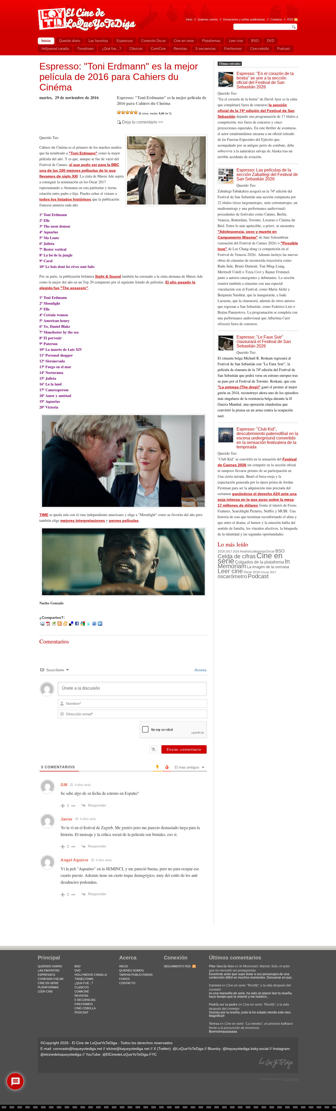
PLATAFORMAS (48, 987)
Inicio (189, 19)
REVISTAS (81, 995)
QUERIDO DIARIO (50, 966)
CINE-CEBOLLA (85, 1008)
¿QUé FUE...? (84, 983)
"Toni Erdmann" (83, 153)
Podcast (258, 576)
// (284, 19)
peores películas (124, 520)
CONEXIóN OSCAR (51, 978)
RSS (290, 19)
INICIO (123, 966)
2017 (229, 551)
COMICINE (82, 991)
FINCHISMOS (84, 1004)
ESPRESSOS (46, 974)
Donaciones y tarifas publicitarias (244, 19)
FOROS (124, 978)
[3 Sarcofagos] (127, 112)
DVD (78, 970)
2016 (221, 551)
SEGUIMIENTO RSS (177, 966)
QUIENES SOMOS (131, 970)
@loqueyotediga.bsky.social (246, 1048)
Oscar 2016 (252, 572)
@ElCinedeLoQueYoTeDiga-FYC (129, 1054)
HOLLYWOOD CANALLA (91, 974)
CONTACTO (127, 983)
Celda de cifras (237, 556)
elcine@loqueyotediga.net (127, 1048)
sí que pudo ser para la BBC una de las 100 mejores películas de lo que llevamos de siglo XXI (79, 170)
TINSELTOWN (84, 978)
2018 (236, 551)
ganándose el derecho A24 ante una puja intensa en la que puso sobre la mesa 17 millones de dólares (257, 499)
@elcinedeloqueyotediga (60, 1054)
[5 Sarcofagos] (136, 112)
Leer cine (230, 571)
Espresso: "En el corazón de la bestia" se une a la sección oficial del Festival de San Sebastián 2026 (265, 80)
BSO (280, 551)
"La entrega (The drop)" (239, 387)
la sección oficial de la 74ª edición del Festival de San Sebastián (256, 111)
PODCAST (81, 1012)
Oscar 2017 (268, 572)
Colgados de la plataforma (259, 562)
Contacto (276, 19)
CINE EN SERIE (48, 983)
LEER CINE (45, 991)
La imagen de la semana (268, 567)
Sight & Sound (108, 276)
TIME (43, 515)
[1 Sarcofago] (119, 112)
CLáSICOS (82, 987)
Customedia (290, 1079)
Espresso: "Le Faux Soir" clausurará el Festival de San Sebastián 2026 (264, 341)
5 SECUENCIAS (85, 999)
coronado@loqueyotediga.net (77, 1048)
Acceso (200, 670)
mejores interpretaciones (82, 520)
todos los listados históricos (65, 199)
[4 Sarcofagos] (131, 112)
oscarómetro (232, 576)
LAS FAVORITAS (48, 970)
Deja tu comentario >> (142, 122)
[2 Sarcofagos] (123, 112)
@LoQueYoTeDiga (188, 1048)
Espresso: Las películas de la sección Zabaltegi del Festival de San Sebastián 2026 (267, 174)
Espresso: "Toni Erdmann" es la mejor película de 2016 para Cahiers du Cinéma (118, 77)
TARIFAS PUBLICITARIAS (136, 974)
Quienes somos (208, 19)
